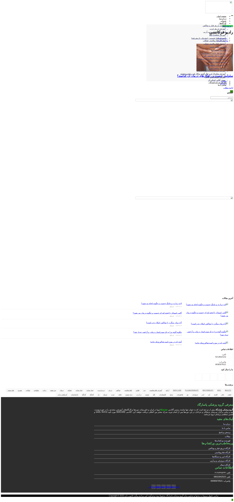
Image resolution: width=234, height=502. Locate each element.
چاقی (120, 394)
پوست (147, 394)
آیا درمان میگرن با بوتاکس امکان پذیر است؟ (164, 323)
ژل (98, 394)
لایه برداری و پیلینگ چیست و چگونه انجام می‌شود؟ (161, 303)
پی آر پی (138, 394)
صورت (20, 390)
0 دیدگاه (223, 83)
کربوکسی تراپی (62, 394)
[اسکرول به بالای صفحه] (232, 500)
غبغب (229, 394)
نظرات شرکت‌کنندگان (217, 82)
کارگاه (92, 394)
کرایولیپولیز (74, 394)
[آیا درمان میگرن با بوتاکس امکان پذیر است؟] (205, 323)
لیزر (203, 394)
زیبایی (44, 390)
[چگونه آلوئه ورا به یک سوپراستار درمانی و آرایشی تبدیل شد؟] (205, 333)
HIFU (219, 390)
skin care (177, 390)
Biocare (164, 410)
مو (187, 394)
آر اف (167, 390)
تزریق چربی (101, 390)
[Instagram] (221, 377)
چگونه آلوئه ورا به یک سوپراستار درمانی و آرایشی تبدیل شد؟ (157, 332)
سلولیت (36, 390)
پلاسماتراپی (162, 394)
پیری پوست (128, 394)
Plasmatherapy (192, 390)
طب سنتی (10, 390)
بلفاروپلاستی (128, 390)
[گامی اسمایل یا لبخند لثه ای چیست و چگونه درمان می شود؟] (205, 314)
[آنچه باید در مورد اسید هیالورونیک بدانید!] (205, 343)
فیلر (222, 394)
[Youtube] (206, 377)
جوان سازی (89, 390)
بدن (144, 390)
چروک (105, 394)
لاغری (215, 394)
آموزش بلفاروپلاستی (155, 390)
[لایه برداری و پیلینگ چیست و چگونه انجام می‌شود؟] (205, 304)
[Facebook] (229, 377)
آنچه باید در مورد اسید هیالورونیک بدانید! (166, 342)
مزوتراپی (195, 394)
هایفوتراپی (180, 394)
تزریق (110, 390)
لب (209, 394)
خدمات (223, 21)
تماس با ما (222, 85)
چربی (112, 394)
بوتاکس (118, 390)
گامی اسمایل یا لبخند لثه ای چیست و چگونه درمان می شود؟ (157, 313)
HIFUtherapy (208, 390)
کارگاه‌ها (223, 23)
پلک (154, 394)
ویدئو (171, 394)
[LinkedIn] (213, 377)
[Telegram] (198, 377)
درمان (61, 390)
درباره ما (222, 19)
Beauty (228, 390)
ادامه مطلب (227, 88)
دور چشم (53, 390)
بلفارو (137, 390)
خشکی (69, 390)
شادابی (28, 390)
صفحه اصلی (221, 16)
